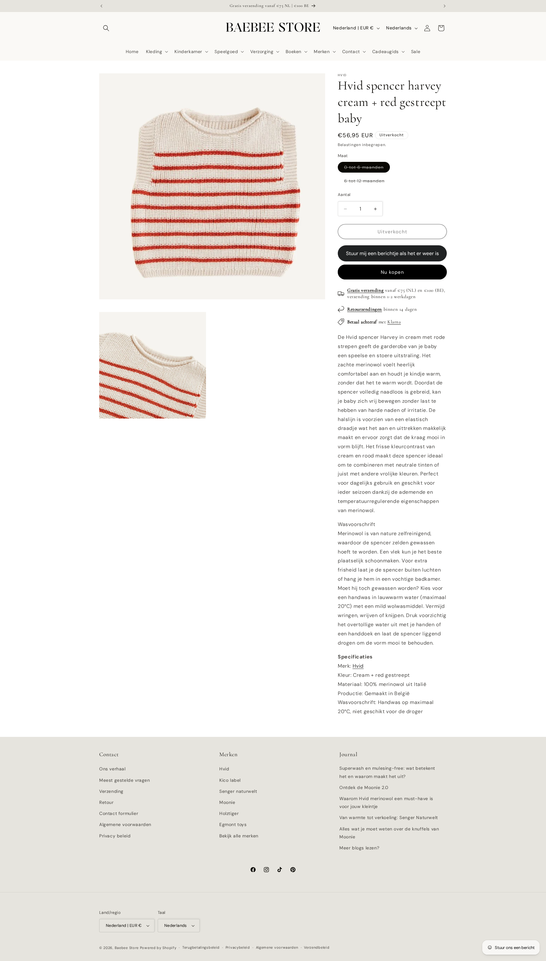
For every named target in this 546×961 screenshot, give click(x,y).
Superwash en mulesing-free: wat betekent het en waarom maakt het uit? (387, 772)
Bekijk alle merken (238, 836)
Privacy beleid (114, 836)
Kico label (230, 780)
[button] (106, 28)
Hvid (358, 666)
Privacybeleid (238, 947)
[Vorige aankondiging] (101, 6)
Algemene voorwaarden (125, 824)
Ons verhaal (112, 769)
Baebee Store (127, 948)
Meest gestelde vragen (124, 780)
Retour (106, 802)
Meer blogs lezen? (359, 848)
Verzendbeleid (316, 947)
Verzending (111, 791)
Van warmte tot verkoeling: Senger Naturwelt (388, 817)
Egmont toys (233, 824)
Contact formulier (118, 813)
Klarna (394, 322)
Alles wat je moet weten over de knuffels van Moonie (389, 833)
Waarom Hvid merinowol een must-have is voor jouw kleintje (386, 802)
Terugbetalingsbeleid (201, 947)
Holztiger (229, 813)
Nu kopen (392, 272)
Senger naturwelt (238, 791)
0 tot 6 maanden (367, 168)
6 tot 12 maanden (367, 182)
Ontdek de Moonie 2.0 (364, 787)
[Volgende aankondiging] (445, 6)
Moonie (227, 802)
